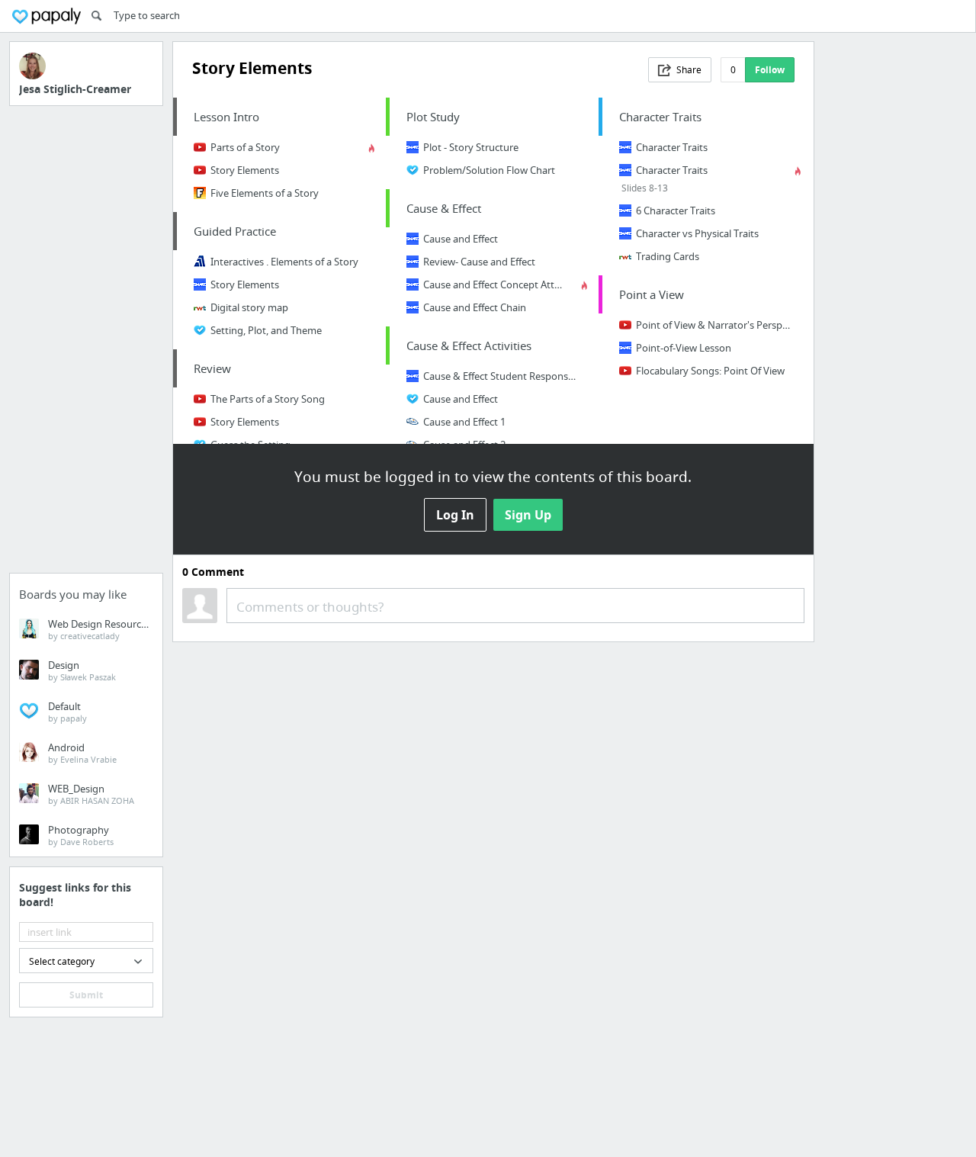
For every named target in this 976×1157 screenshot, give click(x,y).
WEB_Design (91, 794)
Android (82, 753)
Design (82, 670)
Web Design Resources (99, 629)
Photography (81, 835)
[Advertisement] (86, 344)
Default (67, 711)
